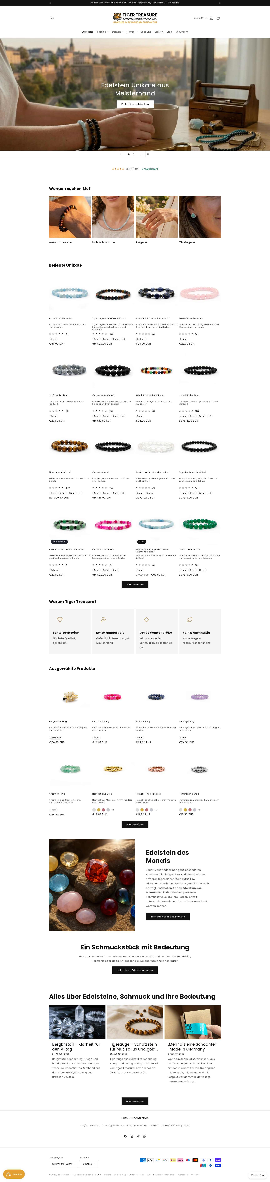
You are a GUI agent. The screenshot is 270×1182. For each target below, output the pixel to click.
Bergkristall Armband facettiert (153, 472)
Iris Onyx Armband (59, 395)
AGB (148, 1175)
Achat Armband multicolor (150, 395)
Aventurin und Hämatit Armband (66, 549)
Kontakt (154, 1125)
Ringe (140, 242)
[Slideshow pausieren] (148, 154)
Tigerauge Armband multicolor (109, 318)
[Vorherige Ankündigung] (50, 3)
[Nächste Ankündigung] (219, 3)
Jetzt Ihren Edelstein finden (135, 970)
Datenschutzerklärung (115, 1175)
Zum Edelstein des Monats (168, 916)
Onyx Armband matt (103, 395)
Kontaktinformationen (164, 1175)
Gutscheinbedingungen (176, 1125)
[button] (52, 18)
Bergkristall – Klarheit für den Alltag (76, 1047)
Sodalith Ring (143, 721)
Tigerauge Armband (60, 472)
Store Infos (135, 100)
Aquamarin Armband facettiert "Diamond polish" (153, 550)
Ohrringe (185, 242)
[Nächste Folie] (141, 154)
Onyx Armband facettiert (192, 472)
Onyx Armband (100, 472)
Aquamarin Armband (60, 318)
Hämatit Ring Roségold (148, 794)
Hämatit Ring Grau (189, 794)
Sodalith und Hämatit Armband (153, 318)
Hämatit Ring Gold (102, 794)
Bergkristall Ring (58, 721)
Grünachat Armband (190, 549)
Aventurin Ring (57, 794)
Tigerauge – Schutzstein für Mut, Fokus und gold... (134, 1047)
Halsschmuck (102, 242)
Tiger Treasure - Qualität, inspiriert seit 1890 (79, 1175)
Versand (95, 1125)
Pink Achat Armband (103, 549)
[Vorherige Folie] (121, 154)
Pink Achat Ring (100, 721)
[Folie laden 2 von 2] (133, 154)
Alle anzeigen (135, 584)
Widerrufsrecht (136, 1175)
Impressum (183, 1175)
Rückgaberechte (137, 1125)
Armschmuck (58, 242)
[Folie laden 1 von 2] (128, 154)
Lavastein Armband (189, 395)
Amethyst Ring (187, 721)
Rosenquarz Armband (191, 318)
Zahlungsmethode (113, 1125)
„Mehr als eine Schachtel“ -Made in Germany (192, 1047)
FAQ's (83, 1125)
